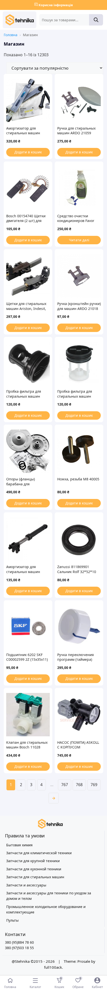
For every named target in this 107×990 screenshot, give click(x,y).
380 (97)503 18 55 (19, 947)
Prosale (83, 961)
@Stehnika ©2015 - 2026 (34, 961)
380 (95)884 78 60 (19, 942)
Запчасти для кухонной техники (33, 869)
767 (64, 784)
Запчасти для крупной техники (33, 860)
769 (94, 784)
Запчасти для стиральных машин (35, 877)
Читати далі (79, 240)
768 (79, 784)
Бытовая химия (19, 845)
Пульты (12, 920)
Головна (10, 34)
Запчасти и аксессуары (26, 885)
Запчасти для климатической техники (39, 853)
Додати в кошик (28, 152)
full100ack (53, 967)
